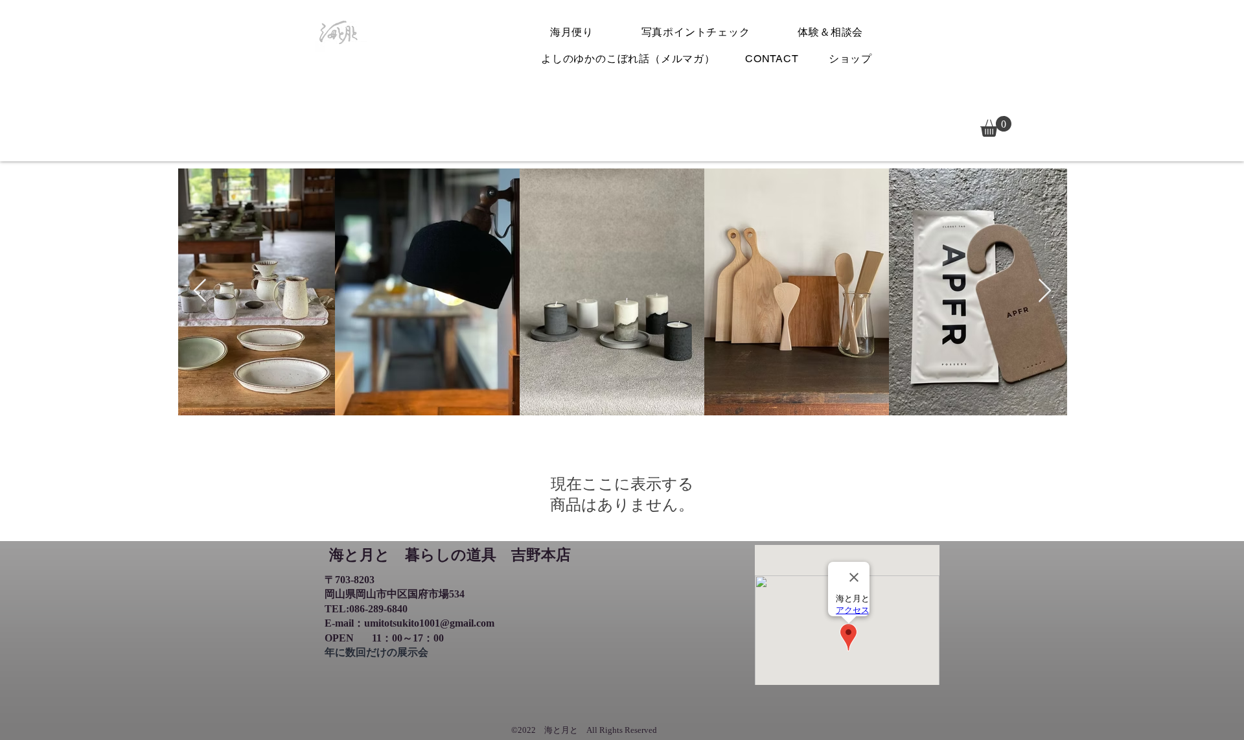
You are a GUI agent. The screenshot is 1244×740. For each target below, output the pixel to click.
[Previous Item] (199, 291)
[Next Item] (1044, 291)
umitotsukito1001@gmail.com (429, 623)
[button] (995, 126)
